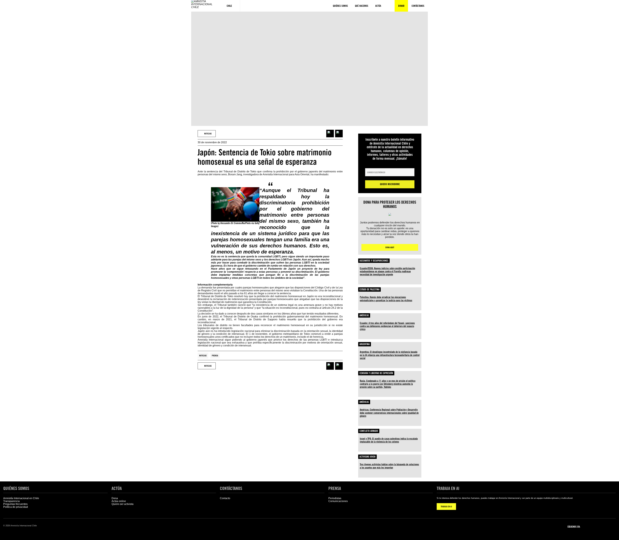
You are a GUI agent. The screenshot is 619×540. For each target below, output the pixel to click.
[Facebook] (587, 526)
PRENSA (334, 488)
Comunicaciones (338, 501)
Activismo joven (367, 456)
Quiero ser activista (122, 504)
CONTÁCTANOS (231, 488)
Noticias (203, 355)
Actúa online (119, 501)
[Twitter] (604, 526)
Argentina (364, 344)
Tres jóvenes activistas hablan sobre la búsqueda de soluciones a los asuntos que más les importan (389, 466)
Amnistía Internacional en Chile (21, 498)
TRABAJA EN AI (446, 506)
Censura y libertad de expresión (376, 373)
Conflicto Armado (368, 430)
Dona (115, 498)
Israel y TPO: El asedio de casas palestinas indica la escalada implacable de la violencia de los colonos (389, 440)
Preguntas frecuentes (15, 504)
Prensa (215, 355)
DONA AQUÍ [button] (389, 247)
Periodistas (334, 498)
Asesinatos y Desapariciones (373, 260)
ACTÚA (117, 488)
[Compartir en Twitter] (339, 133)
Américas (364, 315)
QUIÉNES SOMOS (16, 488)
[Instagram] (596, 526)
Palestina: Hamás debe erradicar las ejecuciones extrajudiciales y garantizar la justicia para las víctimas (386, 299)
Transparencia (11, 501)
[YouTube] (612, 526)
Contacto (225, 498)
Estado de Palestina (369, 289)
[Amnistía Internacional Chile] (205, 6)
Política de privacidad (15, 507)
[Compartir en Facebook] (330, 133)
